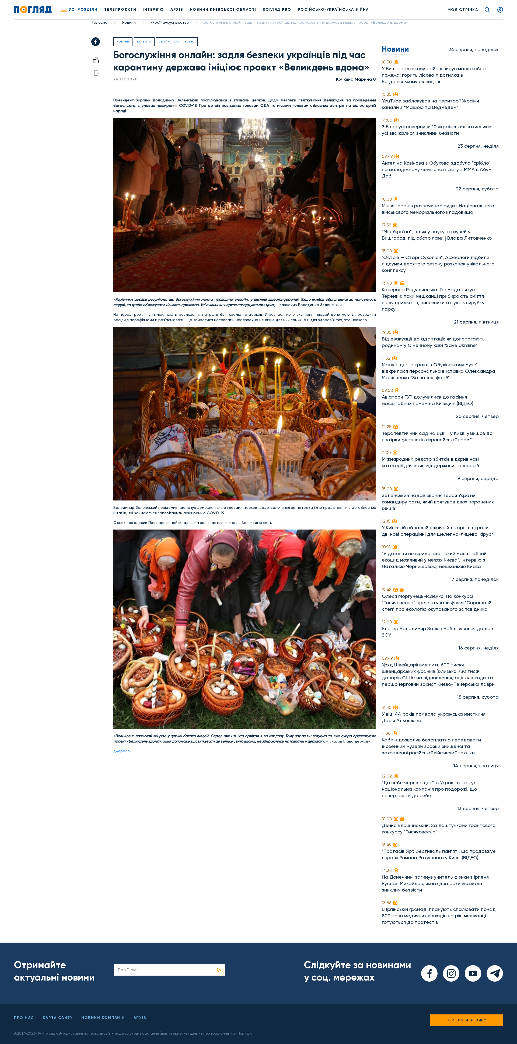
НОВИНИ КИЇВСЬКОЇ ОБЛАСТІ (223, 9)
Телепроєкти (120, 9)
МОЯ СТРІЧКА (463, 10)
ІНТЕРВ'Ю (153, 9)
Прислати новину (466, 1020)
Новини (129, 22)
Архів (176, 9)
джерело (121, 751)
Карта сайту (58, 1017)
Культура (144, 41)
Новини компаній (103, 1017)
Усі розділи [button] (83, 9)
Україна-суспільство (170, 22)
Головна (99, 22)
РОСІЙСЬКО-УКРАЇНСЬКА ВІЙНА (333, 9)
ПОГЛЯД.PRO (277, 9)
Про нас (24, 1017)
